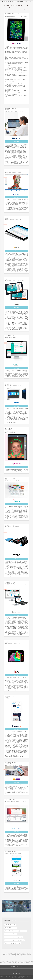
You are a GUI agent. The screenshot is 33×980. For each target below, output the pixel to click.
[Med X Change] (16, 778)
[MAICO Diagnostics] (16, 138)
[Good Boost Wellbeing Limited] (16, 303)
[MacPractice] (16, 828)
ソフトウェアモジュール (10, 924)
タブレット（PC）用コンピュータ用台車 (13, 937)
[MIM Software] (16, 671)
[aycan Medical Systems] (16, 555)
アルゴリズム (23, 930)
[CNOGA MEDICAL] (16, 364)
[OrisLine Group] (16, 247)
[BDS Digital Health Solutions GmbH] (16, 726)
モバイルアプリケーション (10, 927)
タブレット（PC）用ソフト (10, 933)
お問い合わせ (16, 141)
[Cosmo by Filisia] (16, 500)
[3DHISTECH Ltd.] (16, 43)
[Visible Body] (16, 193)
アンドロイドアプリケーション (11, 930)
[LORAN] (16, 880)
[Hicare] (16, 402)
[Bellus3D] (16, 463)
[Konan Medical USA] (16, 612)
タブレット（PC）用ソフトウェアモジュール (14, 940)
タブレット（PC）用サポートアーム (12, 943)
